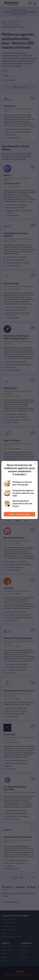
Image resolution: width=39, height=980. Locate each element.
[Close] (35, 463)
